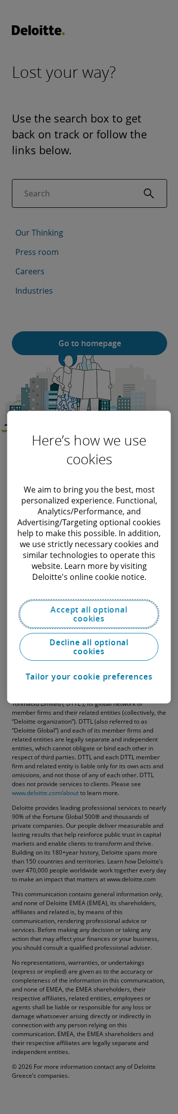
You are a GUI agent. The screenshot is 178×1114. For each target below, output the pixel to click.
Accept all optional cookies (88, 614)
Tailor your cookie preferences (89, 676)
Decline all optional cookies (89, 647)
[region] (89, 557)
